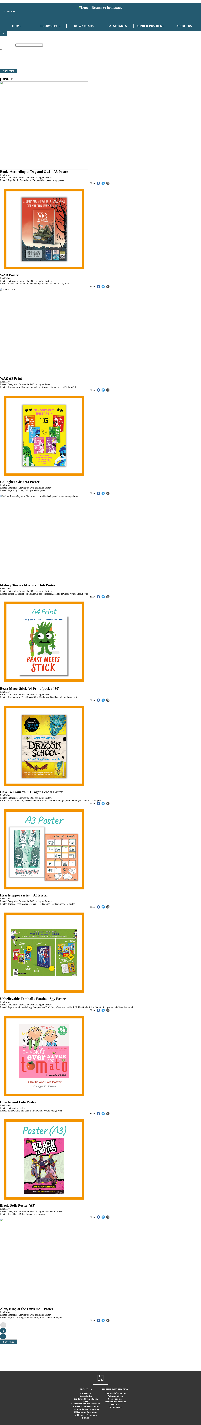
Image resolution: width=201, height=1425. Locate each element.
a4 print (16, 697)
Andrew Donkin (20, 283)
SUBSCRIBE (8, 71)
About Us (184, 26)
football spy (26, 1007)
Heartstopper (43, 904)
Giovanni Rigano (48, 283)
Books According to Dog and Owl (29, 180)
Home (16, 26)
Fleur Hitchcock (44, 593)
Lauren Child (36, 1110)
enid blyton (31, 593)
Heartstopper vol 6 (59, 904)
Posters (48, 177)
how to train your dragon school (81, 800)
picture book (66, 697)
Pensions (115, 1404)
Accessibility (86, 1396)
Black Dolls (18, 1214)
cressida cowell (32, 800)
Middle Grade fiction (84, 1007)
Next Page (8, 1341)
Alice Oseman (29, 904)
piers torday (51, 180)
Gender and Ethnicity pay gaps (86, 1400)
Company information (115, 1393)
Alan (15, 1317)
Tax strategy (115, 1407)
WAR (67, 283)
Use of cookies (115, 1399)
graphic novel (31, 1214)
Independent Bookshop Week (47, 1007)
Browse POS (50, 26)
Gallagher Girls (32, 490)
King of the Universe (28, 1317)
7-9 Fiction (18, 800)
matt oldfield (68, 1007)
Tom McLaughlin (54, 1317)
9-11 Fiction (18, 593)
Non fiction (100, 1007)
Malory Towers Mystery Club (67, 593)
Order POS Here (150, 26)
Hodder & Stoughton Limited (34, 62)
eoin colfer (34, 283)
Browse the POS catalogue (31, 177)
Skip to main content (9, 1)
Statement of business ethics (85, 1403)
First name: (5, 41)
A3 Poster (17, 904)
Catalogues (117, 26)
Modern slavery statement (86, 1406)
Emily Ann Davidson (49, 697)
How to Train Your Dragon (52, 800)
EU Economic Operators (85, 1412)
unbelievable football (123, 1007)
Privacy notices (115, 1396)
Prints (67, 387)
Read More (5, 175)
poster (61, 180)
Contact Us (85, 1393)
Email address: (7, 45)
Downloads (84, 26)
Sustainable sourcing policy (85, 1409)
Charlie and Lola (21, 1110)
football (16, 1007)
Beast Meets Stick (29, 697)
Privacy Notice (107, 62)
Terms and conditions (115, 1401)
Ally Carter (18, 490)
